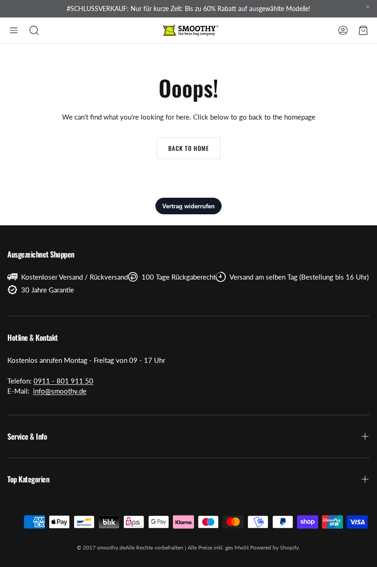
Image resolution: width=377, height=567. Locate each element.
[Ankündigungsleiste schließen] (368, 7)
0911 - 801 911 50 (63, 381)
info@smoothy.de (59, 391)
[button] (13, 30)
